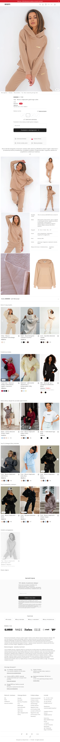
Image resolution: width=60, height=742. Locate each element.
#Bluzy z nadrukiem (33, 619)
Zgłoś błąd (20, 711)
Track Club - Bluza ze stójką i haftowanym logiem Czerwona (7, 384)
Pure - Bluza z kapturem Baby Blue (28, 475)
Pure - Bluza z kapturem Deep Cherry (28, 432)
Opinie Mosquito (21, 707)
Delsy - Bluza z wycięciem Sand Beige (8, 336)
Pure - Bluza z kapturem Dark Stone (8, 475)
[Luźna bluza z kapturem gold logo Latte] (49, 170)
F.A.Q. (19, 703)
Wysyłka (19, 698)
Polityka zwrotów (35, 705)
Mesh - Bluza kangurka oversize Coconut (27, 336)
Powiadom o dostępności (29, 130)
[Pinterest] (27, 734)
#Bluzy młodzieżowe (48, 619)
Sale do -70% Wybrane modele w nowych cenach (30, 1)
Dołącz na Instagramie (12, 688)
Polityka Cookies (34, 700)
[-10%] (49, 367)
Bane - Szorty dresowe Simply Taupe (8, 432)
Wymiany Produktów (22, 701)
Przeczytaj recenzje (11, 681)
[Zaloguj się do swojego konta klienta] (42, 4)
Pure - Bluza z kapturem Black (47, 475)
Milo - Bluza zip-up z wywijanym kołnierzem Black (47, 384)
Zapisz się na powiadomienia (14, 673)
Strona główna (4, 92)
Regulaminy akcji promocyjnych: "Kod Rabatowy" (35, 714)
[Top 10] (10, 367)
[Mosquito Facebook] (22, 734)
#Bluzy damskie (19, 619)
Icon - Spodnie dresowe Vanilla (47, 336)
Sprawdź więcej (30, 578)
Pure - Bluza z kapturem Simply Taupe (47, 516)
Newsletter (20, 700)
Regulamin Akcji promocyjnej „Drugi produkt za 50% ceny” (36, 709)
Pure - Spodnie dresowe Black (28, 516)
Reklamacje (20, 705)
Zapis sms (20, 709)
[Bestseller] (30, 500)
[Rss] (37, 734)
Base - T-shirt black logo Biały (47, 432)
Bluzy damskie (17, 92)
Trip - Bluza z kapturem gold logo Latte (8, 561)
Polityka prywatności (36, 698)
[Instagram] (32, 734)
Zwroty (19, 714)
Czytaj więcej (36, 680)
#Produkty (8, 619)
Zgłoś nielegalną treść (23, 712)
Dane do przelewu (8, 703)
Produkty (10, 92)
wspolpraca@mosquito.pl (50, 708)
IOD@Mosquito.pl (48, 714)
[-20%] (10, 545)
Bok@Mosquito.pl (48, 703)
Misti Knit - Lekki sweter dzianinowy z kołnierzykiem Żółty (27, 384)
